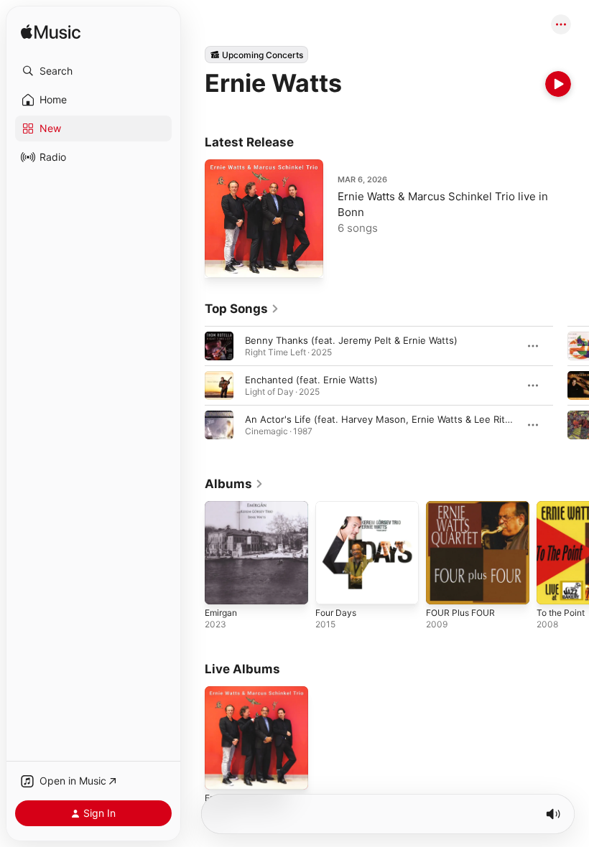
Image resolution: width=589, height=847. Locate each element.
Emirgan (221, 612)
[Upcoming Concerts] (256, 54)
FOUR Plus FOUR (460, 612)
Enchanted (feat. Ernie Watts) (311, 379)
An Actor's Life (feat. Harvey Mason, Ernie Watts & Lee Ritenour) (390, 419)
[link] (242, 309)
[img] (50, 32)
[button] (93, 71)
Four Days (335, 612)
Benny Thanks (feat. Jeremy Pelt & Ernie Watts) (351, 340)
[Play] (558, 84)
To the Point (561, 612)
